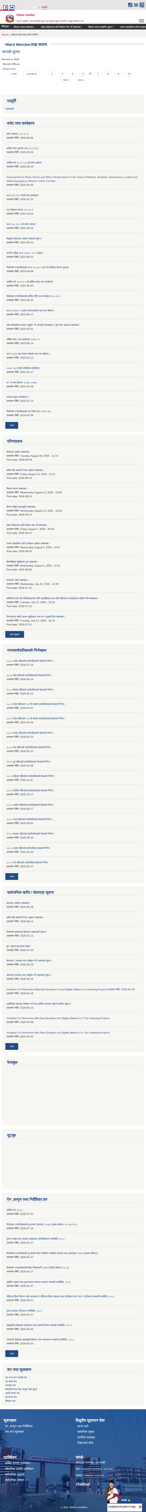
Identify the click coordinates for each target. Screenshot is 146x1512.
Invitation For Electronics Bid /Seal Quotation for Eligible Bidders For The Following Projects (58, 1018)
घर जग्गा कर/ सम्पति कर (16, 1377)
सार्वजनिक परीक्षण (14, 1480)
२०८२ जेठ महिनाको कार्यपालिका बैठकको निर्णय (27, 862)
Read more (9, 68)
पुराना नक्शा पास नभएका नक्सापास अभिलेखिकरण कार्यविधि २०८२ (35, 1238)
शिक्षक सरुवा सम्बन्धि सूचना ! (91, 27)
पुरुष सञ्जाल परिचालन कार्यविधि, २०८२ (24, 1310)
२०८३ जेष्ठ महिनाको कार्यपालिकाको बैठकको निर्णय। (29, 675)
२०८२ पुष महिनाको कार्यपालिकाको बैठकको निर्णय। (29, 761)
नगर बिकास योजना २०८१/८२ (20, 209)
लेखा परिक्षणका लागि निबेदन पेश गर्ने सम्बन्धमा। (51, 27)
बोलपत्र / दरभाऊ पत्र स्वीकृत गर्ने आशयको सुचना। (30, 960)
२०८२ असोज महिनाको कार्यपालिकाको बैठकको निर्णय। (30, 804)
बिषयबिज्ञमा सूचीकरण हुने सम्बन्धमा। (22, 561)
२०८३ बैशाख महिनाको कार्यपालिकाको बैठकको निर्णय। (30, 689)
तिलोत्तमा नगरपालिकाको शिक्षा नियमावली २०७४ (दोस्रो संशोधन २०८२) (38, 1267)
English (34, 7)
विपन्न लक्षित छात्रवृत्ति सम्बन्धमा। (21, 506)
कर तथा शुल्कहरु (14, 1431)
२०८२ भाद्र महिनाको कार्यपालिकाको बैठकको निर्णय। (30, 819)
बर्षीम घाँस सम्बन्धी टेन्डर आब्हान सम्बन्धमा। (25, 470)
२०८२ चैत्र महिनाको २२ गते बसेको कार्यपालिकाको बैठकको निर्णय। (36, 718)
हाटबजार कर (11, 1397)
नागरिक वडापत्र (86, 1437)
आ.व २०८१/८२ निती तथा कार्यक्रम (22, 195)
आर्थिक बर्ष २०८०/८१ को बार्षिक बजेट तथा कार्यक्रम (30, 281)
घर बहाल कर (11, 1381)
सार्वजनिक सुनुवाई (14, 1474)
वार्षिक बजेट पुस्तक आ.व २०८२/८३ (22, 148)
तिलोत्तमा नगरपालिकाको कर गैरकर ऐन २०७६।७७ (29, 411)
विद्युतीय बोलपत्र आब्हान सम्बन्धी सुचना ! (24, 238)
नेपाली (44, 7)
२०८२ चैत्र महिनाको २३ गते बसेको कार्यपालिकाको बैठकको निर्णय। (36, 704)
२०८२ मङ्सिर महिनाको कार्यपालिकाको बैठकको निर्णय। (31, 776)
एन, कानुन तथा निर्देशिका (19, 1426)
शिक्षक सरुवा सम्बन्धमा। (14, 27)
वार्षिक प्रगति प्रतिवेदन (17, 1463)
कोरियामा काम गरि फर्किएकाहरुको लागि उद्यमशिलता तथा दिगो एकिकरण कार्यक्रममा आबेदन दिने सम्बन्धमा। (53, 598)
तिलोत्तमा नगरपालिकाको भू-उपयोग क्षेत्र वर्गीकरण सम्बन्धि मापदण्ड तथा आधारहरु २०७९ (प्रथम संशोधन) (52, 1253)
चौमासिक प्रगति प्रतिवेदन (19, 1469)
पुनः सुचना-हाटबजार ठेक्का (18, 946)
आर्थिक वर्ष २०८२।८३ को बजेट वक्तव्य (24, 162)
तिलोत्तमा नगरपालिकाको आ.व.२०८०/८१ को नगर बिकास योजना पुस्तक (38, 267)
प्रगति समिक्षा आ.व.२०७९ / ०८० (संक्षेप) (25, 253)
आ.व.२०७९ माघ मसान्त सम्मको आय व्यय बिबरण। (28, 353)
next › (66, 79)
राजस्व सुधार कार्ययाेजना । (18, 397)
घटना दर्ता (82, 1426)
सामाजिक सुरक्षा (85, 1431)
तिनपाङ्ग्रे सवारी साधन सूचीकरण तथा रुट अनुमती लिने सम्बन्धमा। (36, 616)
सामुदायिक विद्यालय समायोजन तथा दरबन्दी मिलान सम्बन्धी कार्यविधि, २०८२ (39, 1325)
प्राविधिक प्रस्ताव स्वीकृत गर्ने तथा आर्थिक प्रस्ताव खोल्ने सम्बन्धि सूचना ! (39, 1003)
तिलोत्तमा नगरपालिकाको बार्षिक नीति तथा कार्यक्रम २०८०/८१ (34, 296)
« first (14, 73)
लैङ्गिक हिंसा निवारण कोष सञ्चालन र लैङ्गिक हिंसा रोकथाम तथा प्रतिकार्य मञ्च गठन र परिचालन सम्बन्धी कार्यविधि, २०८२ (61, 1296)
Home (5, 34)
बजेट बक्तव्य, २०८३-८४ (18, 133)
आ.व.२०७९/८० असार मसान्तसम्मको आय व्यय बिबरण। (31, 310)
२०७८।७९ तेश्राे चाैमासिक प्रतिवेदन (23, 368)
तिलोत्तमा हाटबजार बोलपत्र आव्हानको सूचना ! (27, 931)
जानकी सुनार (11, 52)
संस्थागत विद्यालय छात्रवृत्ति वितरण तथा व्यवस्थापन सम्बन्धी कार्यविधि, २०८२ (40, 1339)
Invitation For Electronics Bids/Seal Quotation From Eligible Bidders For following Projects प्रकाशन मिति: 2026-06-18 (70, 989)
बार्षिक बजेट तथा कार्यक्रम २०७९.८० (23, 339)
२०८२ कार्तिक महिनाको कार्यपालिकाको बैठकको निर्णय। (31, 790)
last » (81, 79)
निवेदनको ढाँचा (85, 1443)
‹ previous (31, 73)
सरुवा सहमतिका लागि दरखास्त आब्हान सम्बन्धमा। (28, 543)
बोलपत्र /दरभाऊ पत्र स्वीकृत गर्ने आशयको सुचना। (29, 975)
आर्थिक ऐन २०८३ (14, 1210)
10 (129, 73)
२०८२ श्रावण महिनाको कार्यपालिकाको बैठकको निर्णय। (31, 833)
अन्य (12, 425)
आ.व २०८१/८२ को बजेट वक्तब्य (21, 224)
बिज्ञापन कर (10, 1400)
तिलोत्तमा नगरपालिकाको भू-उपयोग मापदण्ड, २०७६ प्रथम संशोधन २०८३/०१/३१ (42, 1224)
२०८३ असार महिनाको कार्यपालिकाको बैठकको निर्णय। (30, 660)
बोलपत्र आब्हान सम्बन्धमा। (18, 451)
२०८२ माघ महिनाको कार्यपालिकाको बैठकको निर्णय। (29, 747)
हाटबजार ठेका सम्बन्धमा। (17, 580)
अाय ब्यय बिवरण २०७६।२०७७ (22, 382)
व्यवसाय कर (10, 1385)
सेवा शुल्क (32, 1389)
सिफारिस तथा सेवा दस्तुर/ (16, 1389)
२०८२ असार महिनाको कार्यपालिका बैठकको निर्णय (28, 848)
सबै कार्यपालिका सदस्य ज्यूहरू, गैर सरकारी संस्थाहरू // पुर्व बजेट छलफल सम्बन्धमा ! (43, 325)
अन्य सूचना (15, 634)
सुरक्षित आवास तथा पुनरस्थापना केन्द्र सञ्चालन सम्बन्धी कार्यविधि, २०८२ (39, 1282)
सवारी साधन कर (12, 1393)
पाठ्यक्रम (9, 108)
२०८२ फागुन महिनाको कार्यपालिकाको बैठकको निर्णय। (30, 732)
